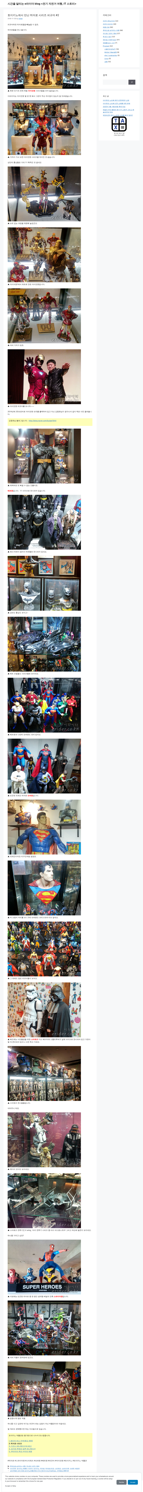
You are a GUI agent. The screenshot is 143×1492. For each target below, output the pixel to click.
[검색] (131, 82)
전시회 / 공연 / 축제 (32, 1466)
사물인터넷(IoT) (110, 49)
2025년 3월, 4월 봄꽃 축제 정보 (114, 107)
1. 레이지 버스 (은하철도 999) (21, 1441)
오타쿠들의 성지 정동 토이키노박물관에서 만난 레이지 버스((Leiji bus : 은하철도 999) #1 (39, 1471)
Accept (132, 1482)
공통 (106, 62)
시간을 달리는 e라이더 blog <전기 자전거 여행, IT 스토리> (42, 3)
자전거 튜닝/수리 (109, 21)
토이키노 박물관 (22, 1468)
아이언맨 (13, 1468)
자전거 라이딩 (108, 24)
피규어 (30, 1468)
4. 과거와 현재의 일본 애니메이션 (22, 1449)
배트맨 (77, 1468)
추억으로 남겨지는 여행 (18, 1466)
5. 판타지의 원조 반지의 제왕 (20, 1451)
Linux (106, 59)
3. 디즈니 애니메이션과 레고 (20, 1446)
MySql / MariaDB (110, 52)
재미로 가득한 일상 (109, 40)
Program (106, 46)
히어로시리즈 (49, 1468)
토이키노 (36, 1468)
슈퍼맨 (72, 1468)
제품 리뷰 (106, 27)
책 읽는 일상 (107, 37)
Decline (121, 1482)
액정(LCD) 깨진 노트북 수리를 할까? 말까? (118, 115)
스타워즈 (58, 1468)
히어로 (42, 1468)
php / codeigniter (110, 55)
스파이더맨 (65, 1468)
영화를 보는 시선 (109, 43)
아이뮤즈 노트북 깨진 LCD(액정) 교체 (116, 100)
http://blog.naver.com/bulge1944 (42, 421)
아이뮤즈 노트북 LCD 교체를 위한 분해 (116, 103)
